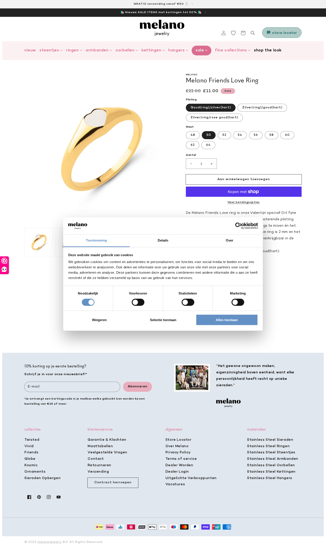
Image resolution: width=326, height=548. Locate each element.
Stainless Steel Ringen (268, 446)
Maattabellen (100, 446)
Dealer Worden (179, 465)
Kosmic (31, 465)
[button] (253, 33)
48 (192, 135)
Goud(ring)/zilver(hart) (210, 107)
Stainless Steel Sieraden (270, 439)
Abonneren (137, 386)
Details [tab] (163, 240)
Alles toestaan (227, 320)
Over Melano (177, 446)
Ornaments (34, 471)
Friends (31, 452)
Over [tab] (229, 240)
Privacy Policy (177, 452)
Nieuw (30, 50)
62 (192, 145)
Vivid (29, 446)
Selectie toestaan (163, 320)
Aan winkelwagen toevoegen (243, 179)
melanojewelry (49, 542)
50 (208, 135)
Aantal (191, 155)
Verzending (98, 471)
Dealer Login (177, 471)
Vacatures (175, 484)
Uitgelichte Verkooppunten (191, 478)
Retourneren (99, 465)
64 (208, 145)
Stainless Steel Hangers (269, 478)
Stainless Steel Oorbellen (271, 465)
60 (287, 135)
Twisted (31, 439)
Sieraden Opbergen (42, 478)
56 (256, 135)
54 (240, 135)
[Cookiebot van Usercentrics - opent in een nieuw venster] (238, 225)
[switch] (138, 302)
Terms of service (181, 458)
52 (224, 135)
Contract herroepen (113, 482)
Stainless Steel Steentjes (271, 452)
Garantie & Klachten (107, 439)
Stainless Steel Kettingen (271, 471)
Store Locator (178, 439)
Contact (96, 458)
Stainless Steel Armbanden (272, 458)
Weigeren (99, 320)
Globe (29, 458)
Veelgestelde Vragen (107, 452)
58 (271, 135)
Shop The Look (268, 50)
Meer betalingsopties (244, 202)
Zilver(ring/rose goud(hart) (214, 117)
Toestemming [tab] (96, 240)
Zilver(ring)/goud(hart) (262, 107)
